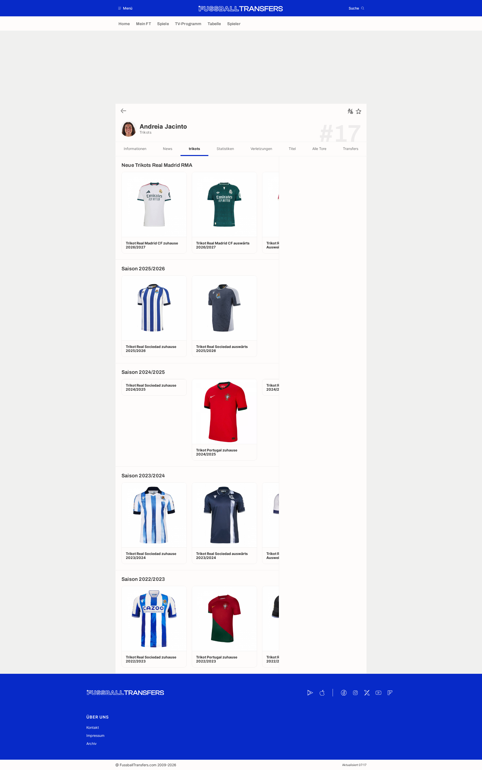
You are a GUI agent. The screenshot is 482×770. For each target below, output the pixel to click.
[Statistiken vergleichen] (350, 111)
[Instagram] (355, 692)
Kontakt (92, 727)
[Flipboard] (390, 692)
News (167, 148)
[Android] (310, 692)
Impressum (95, 735)
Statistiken (225, 148)
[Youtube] (378, 692)
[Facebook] (343, 692)
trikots (194, 148)
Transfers (350, 148)
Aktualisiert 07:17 (354, 765)
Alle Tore (319, 148)
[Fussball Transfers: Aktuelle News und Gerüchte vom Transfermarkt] (240, 8)
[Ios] (322, 692)
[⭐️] (358, 111)
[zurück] (123, 111)
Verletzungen (261, 148)
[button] (125, 8)
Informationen (135, 148)
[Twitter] (367, 692)
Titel (292, 148)
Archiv (91, 743)
